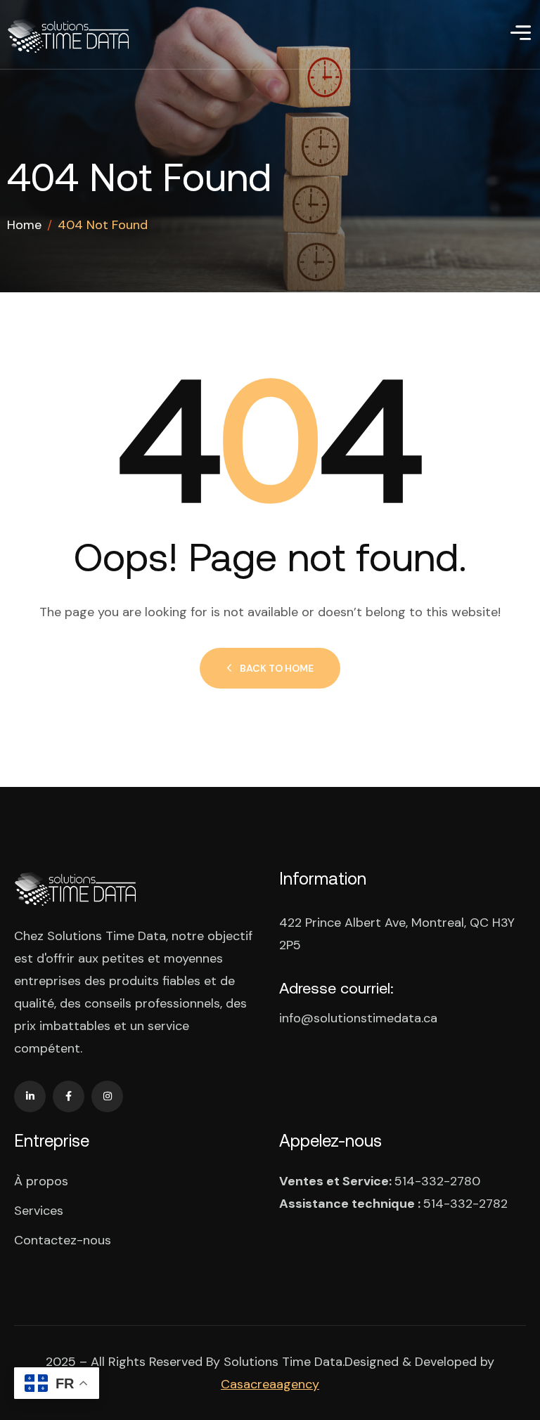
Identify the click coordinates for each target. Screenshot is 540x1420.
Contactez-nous (62, 1240)
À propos (41, 1181)
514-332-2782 (465, 1203)
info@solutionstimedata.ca (358, 1018)
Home (24, 224)
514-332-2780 (437, 1181)
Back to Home (277, 668)
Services (38, 1210)
